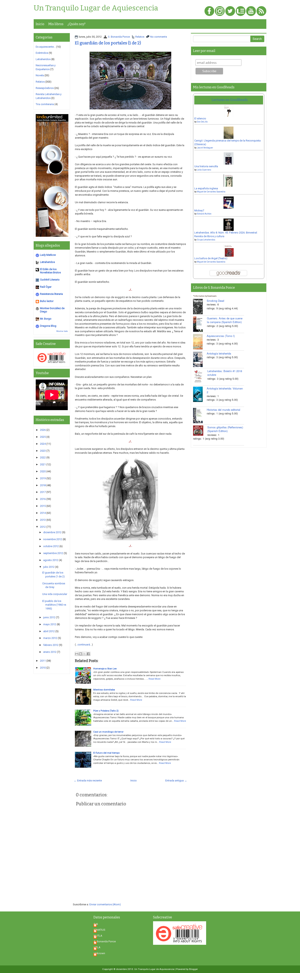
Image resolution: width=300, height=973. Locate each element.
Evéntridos (42, 52)
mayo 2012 (49, 624)
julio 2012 (48, 566)
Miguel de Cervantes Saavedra (211, 192)
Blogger (193, 969)
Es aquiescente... (46, 46)
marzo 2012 (50, 638)
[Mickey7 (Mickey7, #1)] (228, 203)
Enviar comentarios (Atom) (105, 904)
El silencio (200, 118)
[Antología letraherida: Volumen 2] (200, 394)
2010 (43, 667)
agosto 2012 (50, 560)
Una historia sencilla (206, 166)
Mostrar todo (62, 331)
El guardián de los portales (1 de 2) (108, 42)
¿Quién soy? (77, 24)
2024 (43, 443)
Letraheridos (43, 59)
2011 (43, 660)
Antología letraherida (219, 353)
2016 (43, 499)
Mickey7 (199, 210)
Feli (96, 924)
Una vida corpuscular (54, 594)
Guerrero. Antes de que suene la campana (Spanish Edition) (224, 320)
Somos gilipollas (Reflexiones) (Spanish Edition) (225, 429)
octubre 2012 (51, 546)
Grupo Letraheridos (206, 240)
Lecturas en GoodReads (230, 100)
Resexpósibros (45, 88)
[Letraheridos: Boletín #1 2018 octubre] (200, 376)
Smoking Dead (215, 301)
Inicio (40, 24)
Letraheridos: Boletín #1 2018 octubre (224, 373)
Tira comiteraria (45, 104)
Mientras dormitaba (104, 689)
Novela (40, 75)
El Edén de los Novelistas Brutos (50, 271)
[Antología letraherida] (200, 359)
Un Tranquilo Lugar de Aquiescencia (96, 8)
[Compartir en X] (84, 654)
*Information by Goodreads (205, 296)
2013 (43, 519)
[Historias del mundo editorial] (200, 415)
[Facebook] (209, 11)
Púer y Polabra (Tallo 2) (106, 710)
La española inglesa (206, 188)
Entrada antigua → (176, 780)
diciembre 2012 (52, 532)
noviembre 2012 (52, 539)
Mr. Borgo (45, 318)
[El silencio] (228, 111)
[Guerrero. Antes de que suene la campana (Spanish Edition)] (200, 324)
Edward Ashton (204, 214)
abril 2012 (49, 631)
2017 (43, 492)
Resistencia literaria (51, 293)
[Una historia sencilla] (228, 159)
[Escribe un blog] (81, 654)
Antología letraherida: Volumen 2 (225, 390)
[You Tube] (251, 11)
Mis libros (55, 24)
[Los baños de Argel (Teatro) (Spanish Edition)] (229, 251)
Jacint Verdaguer (205, 148)
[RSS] (261, 11)
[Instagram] (220, 11)
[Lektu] (241, 11)
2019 (43, 478)
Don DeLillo (202, 122)
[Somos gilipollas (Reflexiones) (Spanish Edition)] (200, 430)
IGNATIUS (99, 929)
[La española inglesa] (229, 181)
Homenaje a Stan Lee (105, 668)
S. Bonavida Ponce (119, 36)
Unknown (99, 953)
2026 (43, 429)
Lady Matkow (48, 254)
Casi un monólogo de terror (108, 731)
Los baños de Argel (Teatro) (210, 258)
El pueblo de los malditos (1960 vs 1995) (54, 604)
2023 (43, 450)
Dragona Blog (48, 325)
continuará (84, 644)
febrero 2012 (50, 644)
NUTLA (98, 935)
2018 (43, 485)
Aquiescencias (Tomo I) (221, 336)
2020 (43, 471)
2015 (43, 505)
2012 (43, 526)
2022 (43, 457)
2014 (43, 512)
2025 (43, 436)
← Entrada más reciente (88, 780)
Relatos (139, 36)
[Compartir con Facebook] (88, 654)
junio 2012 (49, 617)
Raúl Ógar (45, 286)
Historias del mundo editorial (223, 410)
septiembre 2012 (53, 553)
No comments (158, 36)
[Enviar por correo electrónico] (77, 654)
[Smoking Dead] (200, 306)
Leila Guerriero (204, 170)
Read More (154, 678)
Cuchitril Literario (50, 279)
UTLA (97, 947)
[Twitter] (230, 11)
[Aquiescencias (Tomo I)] (200, 341)
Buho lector (46, 301)
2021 (43, 464)
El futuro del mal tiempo (106, 752)
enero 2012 (49, 651)
